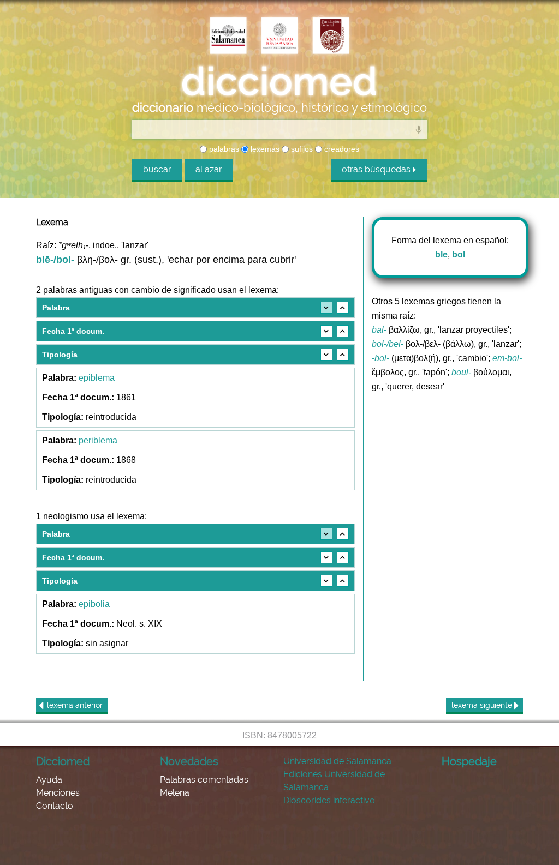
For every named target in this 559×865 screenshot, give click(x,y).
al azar (208, 169)
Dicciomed (63, 761)
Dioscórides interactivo (329, 800)
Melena (174, 793)
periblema (98, 440)
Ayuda (49, 779)
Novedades (189, 761)
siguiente (482, 705)
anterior (75, 705)
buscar (157, 169)
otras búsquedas (377, 169)
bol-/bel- (387, 344)
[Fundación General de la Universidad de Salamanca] (330, 36)
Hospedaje (469, 761)
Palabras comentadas (204, 779)
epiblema (97, 377)
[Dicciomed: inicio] (279, 81)
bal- (379, 329)
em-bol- (507, 358)
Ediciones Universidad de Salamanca (334, 780)
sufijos (301, 149)
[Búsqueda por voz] (418, 129)
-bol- (380, 358)
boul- (461, 372)
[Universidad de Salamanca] (279, 36)
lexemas (264, 149)
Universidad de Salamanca (337, 761)
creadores (340, 149)
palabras (223, 149)
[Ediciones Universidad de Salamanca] (228, 36)
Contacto (54, 806)
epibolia (94, 604)
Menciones (58, 793)
